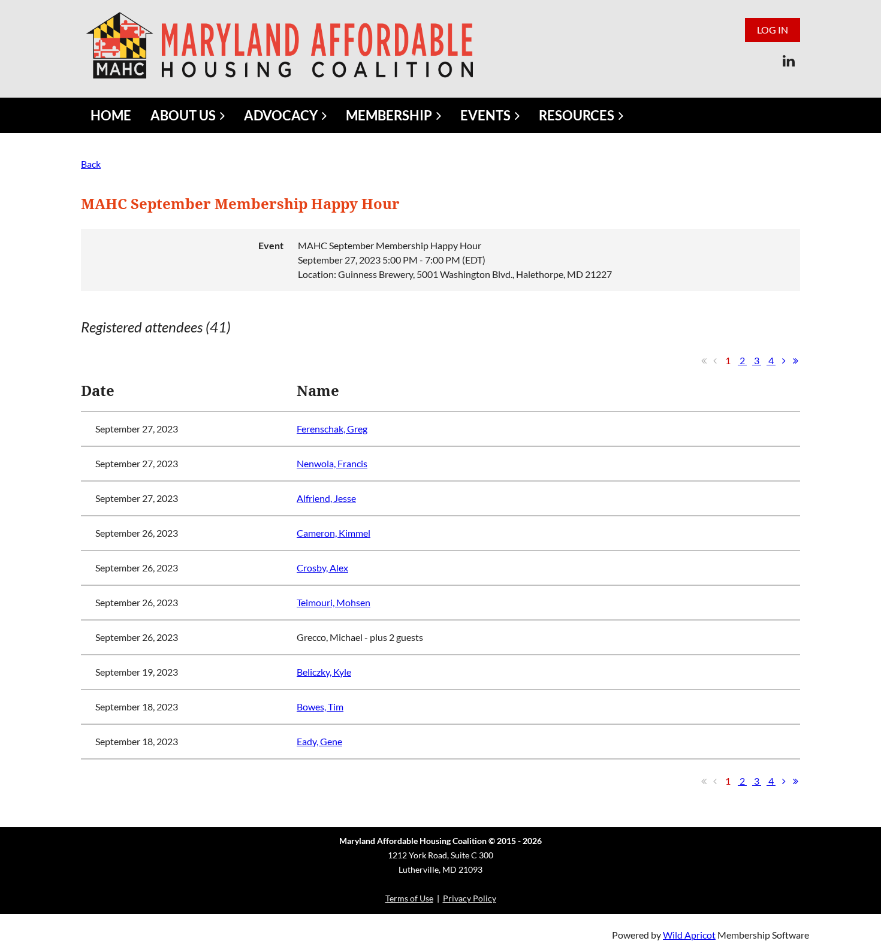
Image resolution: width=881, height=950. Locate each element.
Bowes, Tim (320, 706)
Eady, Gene (319, 741)
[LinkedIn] (788, 61)
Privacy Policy (469, 898)
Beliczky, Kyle (324, 671)
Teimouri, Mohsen (333, 602)
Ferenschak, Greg (332, 428)
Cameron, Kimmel (333, 532)
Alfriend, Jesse (326, 498)
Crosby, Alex (322, 567)
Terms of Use (409, 898)
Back (91, 164)
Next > (784, 360)
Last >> (795, 360)
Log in (772, 29)
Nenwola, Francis (332, 463)
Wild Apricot (689, 934)
